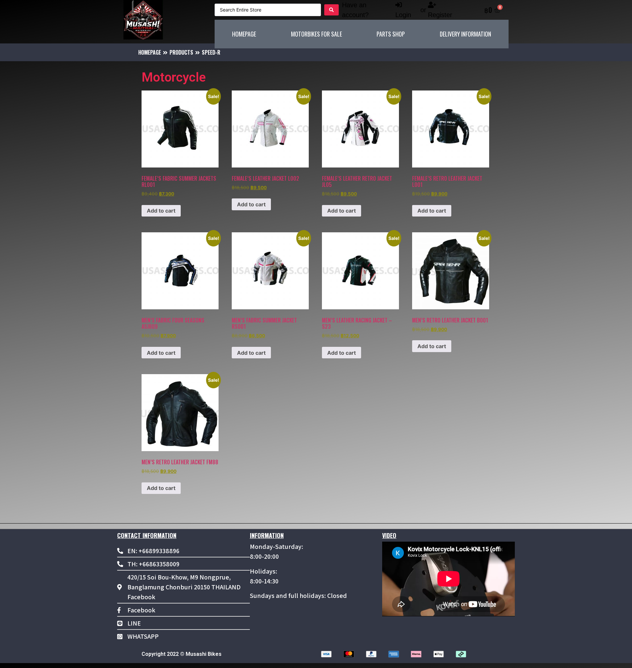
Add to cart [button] (161, 210)
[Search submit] (331, 9)
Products (181, 52)
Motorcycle (174, 77)
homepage (149, 52)
